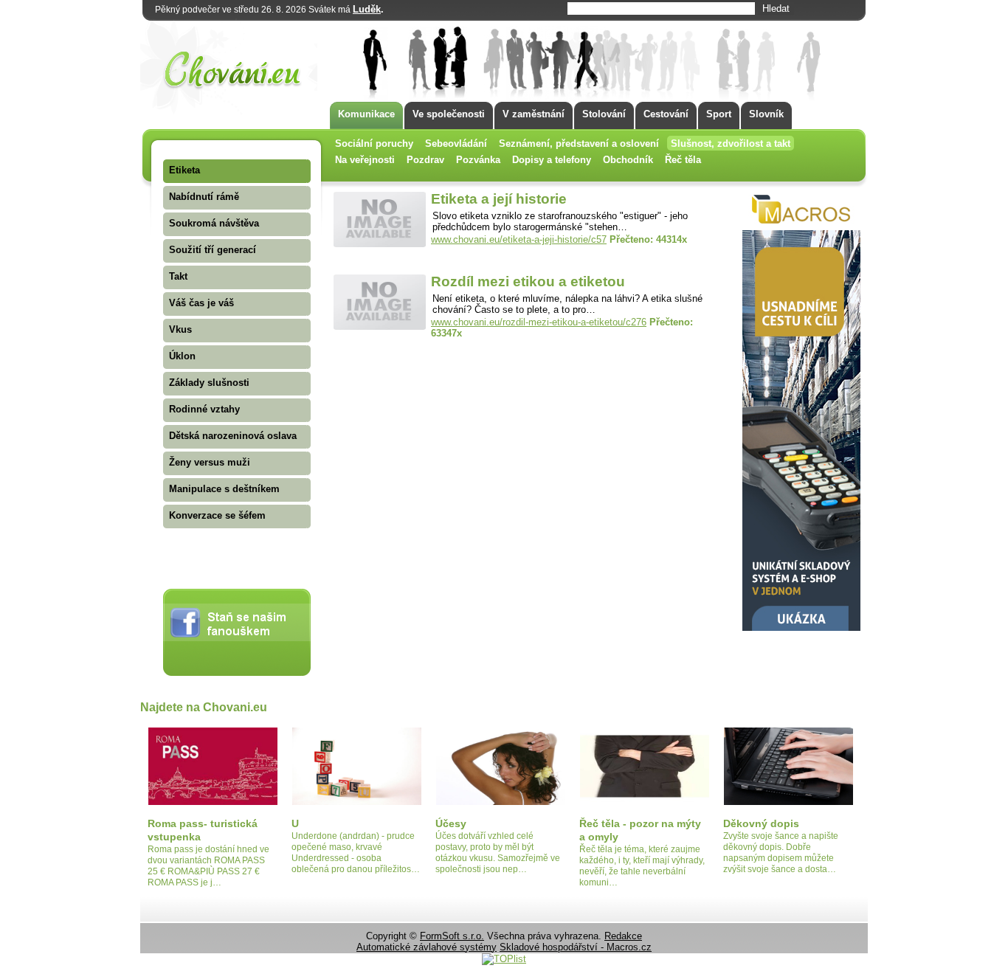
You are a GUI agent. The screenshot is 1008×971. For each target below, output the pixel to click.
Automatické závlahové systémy (426, 947)
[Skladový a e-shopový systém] (801, 627)
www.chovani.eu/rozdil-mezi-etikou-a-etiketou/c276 (538, 322)
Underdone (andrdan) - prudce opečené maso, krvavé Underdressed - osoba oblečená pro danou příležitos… (355, 852)
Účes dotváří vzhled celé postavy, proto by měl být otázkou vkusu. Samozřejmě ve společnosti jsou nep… (497, 852)
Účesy (450, 823)
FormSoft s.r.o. (452, 935)
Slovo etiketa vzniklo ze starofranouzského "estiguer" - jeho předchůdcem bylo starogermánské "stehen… (560, 221)
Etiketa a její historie (499, 199)
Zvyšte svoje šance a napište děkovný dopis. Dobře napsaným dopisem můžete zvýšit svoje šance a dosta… (780, 852)
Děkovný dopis (761, 823)
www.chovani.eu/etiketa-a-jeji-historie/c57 (519, 239)
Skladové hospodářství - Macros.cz (576, 947)
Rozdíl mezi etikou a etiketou (528, 281)
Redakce (623, 935)
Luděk (367, 9)
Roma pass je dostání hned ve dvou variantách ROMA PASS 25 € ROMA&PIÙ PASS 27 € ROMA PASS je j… (208, 866)
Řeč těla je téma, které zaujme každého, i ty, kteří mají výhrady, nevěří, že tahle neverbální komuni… (642, 866)
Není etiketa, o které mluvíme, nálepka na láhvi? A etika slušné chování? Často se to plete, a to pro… (567, 304)
